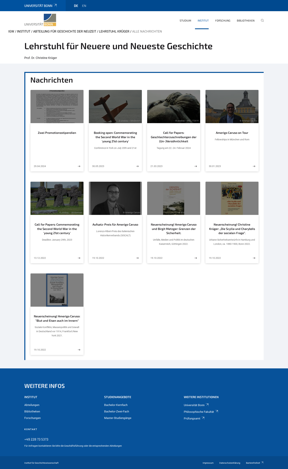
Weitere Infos (44, 385)
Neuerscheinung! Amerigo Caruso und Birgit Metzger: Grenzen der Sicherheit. (173, 229)
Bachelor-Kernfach (116, 405)
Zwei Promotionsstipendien (57, 132)
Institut (203, 20)
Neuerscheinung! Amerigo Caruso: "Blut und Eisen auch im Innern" (57, 318)
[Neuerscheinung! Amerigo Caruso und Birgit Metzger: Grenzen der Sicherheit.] (195, 258)
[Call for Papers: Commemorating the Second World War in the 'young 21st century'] (79, 258)
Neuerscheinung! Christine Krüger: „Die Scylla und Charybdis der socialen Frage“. (232, 229)
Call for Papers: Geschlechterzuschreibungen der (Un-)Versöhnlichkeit (173, 137)
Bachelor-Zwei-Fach (116, 411)
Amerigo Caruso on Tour (232, 132)
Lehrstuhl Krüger (114, 31)
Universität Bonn (38, 6)
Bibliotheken (245, 20)
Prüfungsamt (192, 418)
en (84, 6)
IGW (11, 31)
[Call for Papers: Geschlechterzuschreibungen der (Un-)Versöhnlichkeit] (195, 166)
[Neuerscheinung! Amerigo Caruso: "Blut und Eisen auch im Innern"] (79, 350)
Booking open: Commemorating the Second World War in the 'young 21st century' (115, 137)
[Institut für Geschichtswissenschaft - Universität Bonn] (40, 20)
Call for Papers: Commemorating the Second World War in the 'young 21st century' (57, 229)
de (76, 6)
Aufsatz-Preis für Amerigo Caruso (115, 224)
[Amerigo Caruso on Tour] (254, 166)
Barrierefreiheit (253, 463)
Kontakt (30, 429)
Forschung (222, 20)
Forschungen (32, 418)
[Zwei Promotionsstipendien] (79, 166)
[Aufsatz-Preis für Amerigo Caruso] (137, 258)
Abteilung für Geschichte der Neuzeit (64, 31)
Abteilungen (31, 405)
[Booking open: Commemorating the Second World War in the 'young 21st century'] (137, 166)
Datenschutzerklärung (229, 463)
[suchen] (261, 22)
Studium (185, 20)
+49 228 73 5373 (36, 439)
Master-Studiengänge (117, 418)
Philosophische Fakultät (199, 411)
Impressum (208, 463)
